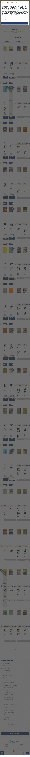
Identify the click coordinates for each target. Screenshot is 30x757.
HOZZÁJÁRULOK (15, 23)
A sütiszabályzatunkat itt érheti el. (14, 14)
